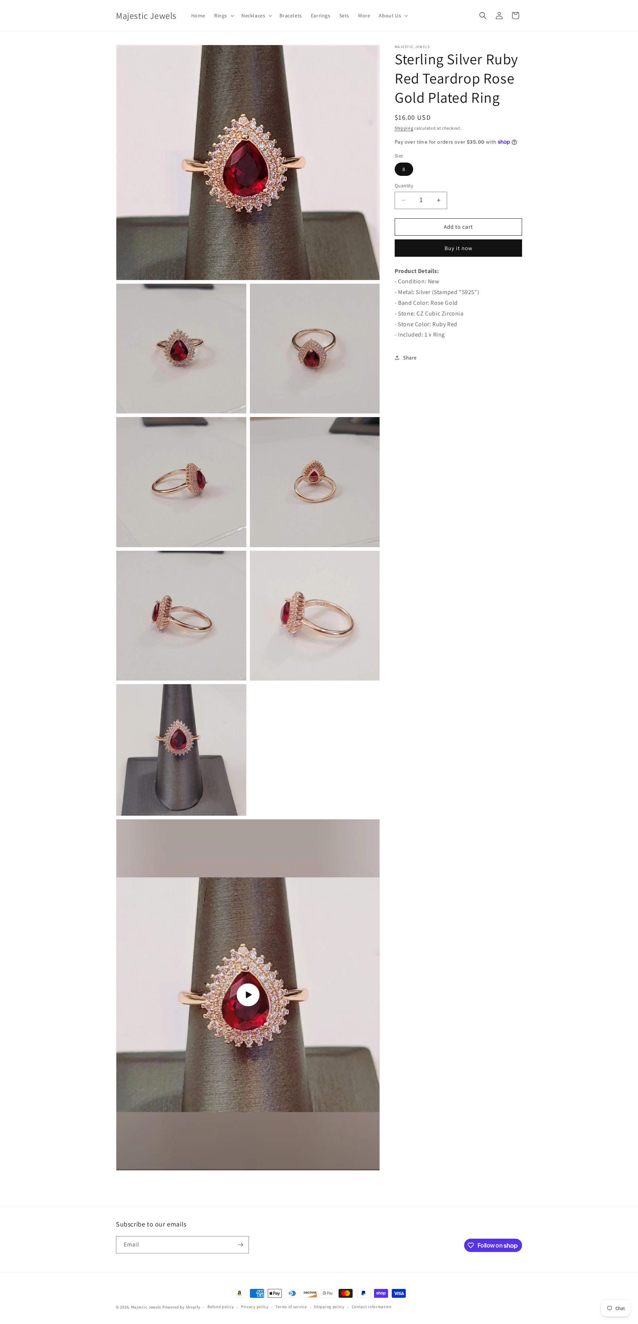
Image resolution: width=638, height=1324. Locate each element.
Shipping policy (329, 1307)
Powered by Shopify (181, 1307)
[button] (223, 15)
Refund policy (220, 1307)
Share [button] (410, 357)
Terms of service (290, 1307)
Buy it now (459, 248)
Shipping (404, 128)
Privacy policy (254, 1307)
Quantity (404, 185)
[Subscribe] (240, 1244)
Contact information (372, 1307)
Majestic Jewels (146, 1307)
